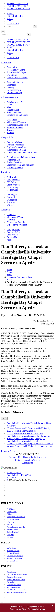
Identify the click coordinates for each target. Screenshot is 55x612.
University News (12, 561)
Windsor (10, 205)
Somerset (11, 202)
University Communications (19, 277)
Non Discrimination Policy (16, 580)
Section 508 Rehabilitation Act (17, 592)
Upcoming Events (15, 167)
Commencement (14, 90)
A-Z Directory (11, 509)
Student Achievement (14, 585)
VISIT (10, 18)
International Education (17, 77)
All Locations (13, 177)
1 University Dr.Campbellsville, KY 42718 (19, 473)
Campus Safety (13, 232)
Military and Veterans (16, 122)
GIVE (9, 21)
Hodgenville (12, 190)
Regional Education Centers (27, 460)
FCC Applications (13, 519)
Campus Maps (13, 229)
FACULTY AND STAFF (18, 8)
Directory (11, 219)
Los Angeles (12, 194)
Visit (9, 107)
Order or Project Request (15, 556)
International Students (16, 150)
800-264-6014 (13, 477)
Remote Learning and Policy (16, 527)
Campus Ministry (14, 142)
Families (10, 132)
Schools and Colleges (16, 72)
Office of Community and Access (22, 152)
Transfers (11, 130)
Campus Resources (15, 144)
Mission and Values (15, 217)
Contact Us (12, 237)
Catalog (10, 87)
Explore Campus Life (16, 147)
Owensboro (12, 200)
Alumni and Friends (16, 222)
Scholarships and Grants (17, 115)
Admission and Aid (15, 102)
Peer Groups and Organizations (21, 157)
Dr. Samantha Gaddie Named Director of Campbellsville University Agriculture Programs (28, 434)
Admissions (27, 463)
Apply (9, 104)
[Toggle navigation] (3, 31)
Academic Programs (16, 70)
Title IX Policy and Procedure (17, 590)
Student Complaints (13, 587)
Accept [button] (42, 609)
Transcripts (10, 535)
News (9, 279)
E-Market (10, 514)
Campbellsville (13, 179)
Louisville (11, 197)
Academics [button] (6, 62)
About (9, 272)
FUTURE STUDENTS (17, 3)
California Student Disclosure (17, 575)
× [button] (52, 605)
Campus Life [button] (7, 137)
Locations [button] (5, 172)
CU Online (12, 75)
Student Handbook (13, 532)
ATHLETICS (13, 23)
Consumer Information (14, 577)
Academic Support (15, 82)
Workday (10, 537)
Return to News (8, 451)
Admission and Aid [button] (9, 97)
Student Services (14, 162)
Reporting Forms (12, 530)
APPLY (10, 13)
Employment (12, 234)
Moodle (9, 524)
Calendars (11, 85)
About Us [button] (5, 209)
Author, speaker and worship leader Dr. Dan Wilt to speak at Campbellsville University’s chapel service (30, 444)
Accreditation (11, 572)
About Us (11, 214)
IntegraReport (11, 522)
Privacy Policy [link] (27, 609)
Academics (12, 67)
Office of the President (17, 225)
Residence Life (13, 160)
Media (9, 240)
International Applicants (17, 125)
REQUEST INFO (15, 16)
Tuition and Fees (14, 112)
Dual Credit (12, 120)
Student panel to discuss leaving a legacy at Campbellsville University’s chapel (26, 439)
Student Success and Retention (20, 165)
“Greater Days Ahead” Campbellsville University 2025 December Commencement (29, 429)
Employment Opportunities (16, 517)
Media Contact (11, 548)
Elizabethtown (13, 185)
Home (9, 269)
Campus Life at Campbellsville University (27, 457)
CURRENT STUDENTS (18, 6)
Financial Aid (13, 110)
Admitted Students (15, 127)
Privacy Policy (11, 582)
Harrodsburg (12, 187)
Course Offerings (14, 92)
